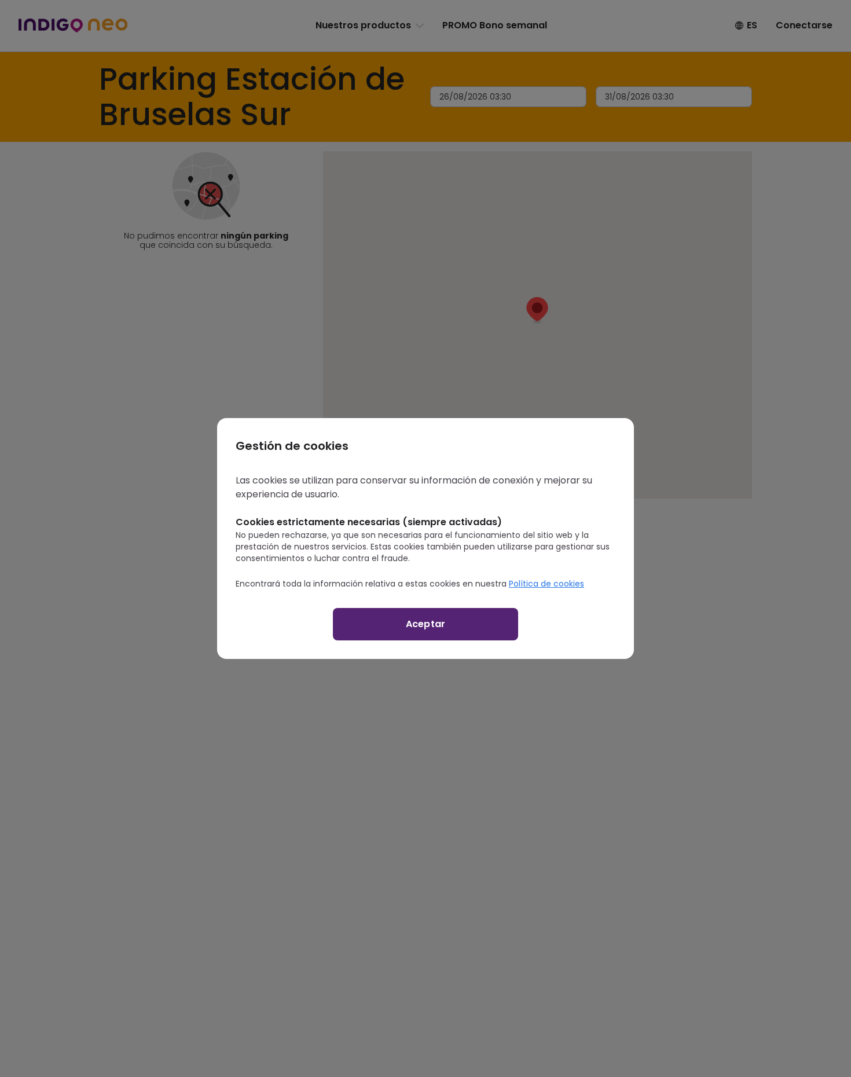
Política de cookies (546, 583)
